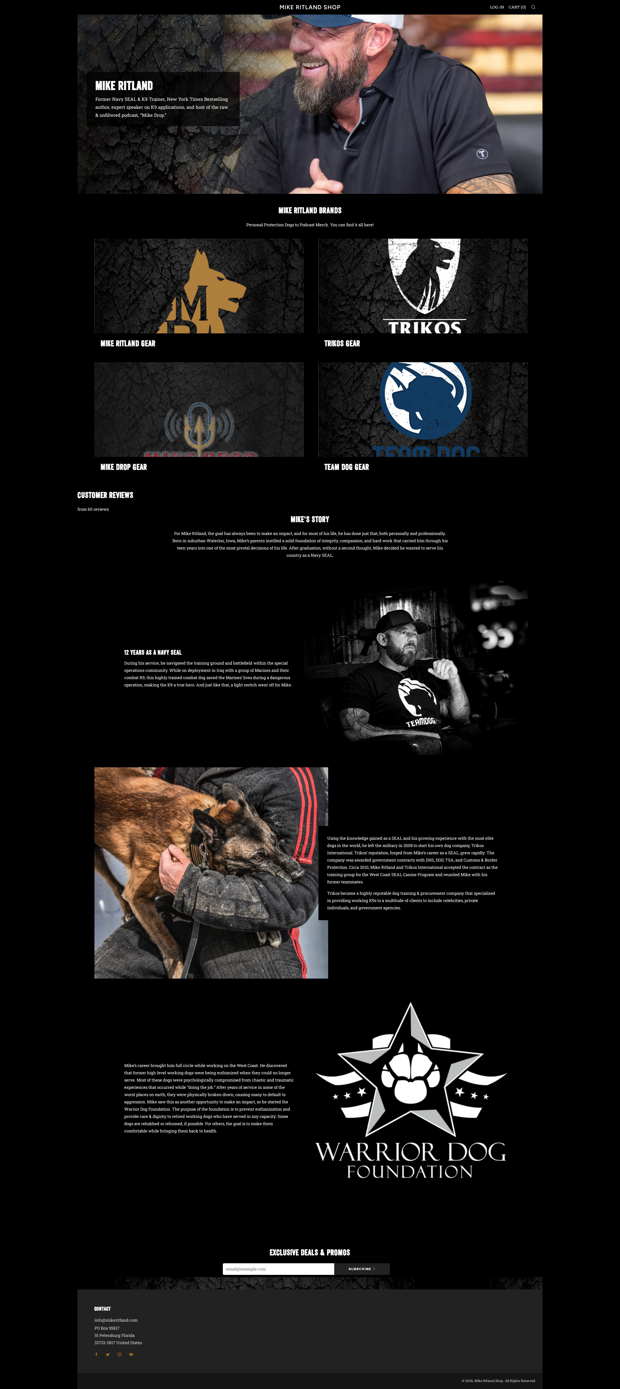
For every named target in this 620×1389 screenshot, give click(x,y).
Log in (497, 7)
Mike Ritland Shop (310, 7)
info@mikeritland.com (116, 1320)
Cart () (517, 7)
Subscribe (360, 1269)
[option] (310, 104)
